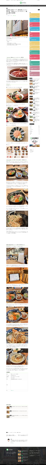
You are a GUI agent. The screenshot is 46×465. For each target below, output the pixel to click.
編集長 (11, 439)
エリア (32, 5)
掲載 (14, 0)
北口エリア (15, 432)
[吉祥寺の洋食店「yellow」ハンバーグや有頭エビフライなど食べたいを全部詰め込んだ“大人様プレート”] (31, 120)
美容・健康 (30, 5)
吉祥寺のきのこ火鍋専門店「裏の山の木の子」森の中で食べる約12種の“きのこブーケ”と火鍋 (36, 98)
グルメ (19, 5)
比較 (24, 5)
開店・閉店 (16, 5)
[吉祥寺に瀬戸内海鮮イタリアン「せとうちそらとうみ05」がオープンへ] (31, 102)
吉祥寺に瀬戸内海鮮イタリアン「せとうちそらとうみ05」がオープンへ (36, 102)
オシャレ (8, 432)
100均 (27, 5)
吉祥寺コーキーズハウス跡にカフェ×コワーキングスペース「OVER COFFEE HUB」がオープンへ (23, 435)
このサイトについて (12, 0)
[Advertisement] (17, 18)
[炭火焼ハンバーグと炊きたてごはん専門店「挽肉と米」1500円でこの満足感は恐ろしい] (31, 87)
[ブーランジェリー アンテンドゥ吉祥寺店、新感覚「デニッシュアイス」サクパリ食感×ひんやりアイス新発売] (31, 113)
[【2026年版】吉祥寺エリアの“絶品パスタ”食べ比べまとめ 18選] (19, 458)
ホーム (6, 7)
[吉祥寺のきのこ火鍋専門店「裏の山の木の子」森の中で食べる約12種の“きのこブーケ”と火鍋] (31, 99)
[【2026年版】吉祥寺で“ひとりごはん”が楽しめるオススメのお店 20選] (31, 90)
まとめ (13, 5)
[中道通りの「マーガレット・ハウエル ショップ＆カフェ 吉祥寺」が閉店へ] (31, 117)
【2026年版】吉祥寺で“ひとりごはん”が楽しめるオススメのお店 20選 (36, 90)
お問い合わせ (22, 0)
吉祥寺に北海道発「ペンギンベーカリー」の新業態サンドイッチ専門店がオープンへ (36, 109)
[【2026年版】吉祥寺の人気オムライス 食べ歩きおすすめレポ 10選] (19, 454)
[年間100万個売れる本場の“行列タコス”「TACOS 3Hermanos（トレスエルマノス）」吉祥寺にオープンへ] (31, 105)
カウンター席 (11, 432)
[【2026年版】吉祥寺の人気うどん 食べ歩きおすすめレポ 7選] (19, 451)
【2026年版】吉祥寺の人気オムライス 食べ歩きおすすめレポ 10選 (25, 454)
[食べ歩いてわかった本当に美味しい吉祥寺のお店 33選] (31, 84)
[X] (39, 0)
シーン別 (22, 5)
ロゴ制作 (19, 0)
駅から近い (20, 432)
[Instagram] (38, 0)
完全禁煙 (17, 432)
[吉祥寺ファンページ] (23, 3)
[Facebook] (37, 0)
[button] (39, 5)
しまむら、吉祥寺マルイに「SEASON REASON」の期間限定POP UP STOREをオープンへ (11, 436)
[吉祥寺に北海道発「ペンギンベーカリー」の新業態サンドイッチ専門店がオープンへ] (31, 109)
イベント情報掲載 (17, 0)
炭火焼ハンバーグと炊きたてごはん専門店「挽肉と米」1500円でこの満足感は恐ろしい (36, 86)
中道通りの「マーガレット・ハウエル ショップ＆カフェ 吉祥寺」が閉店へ (36, 116)
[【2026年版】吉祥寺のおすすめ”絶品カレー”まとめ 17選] (31, 93)
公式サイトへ (12, 390)
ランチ (13, 432)
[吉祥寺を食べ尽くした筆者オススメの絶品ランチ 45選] (31, 81)
